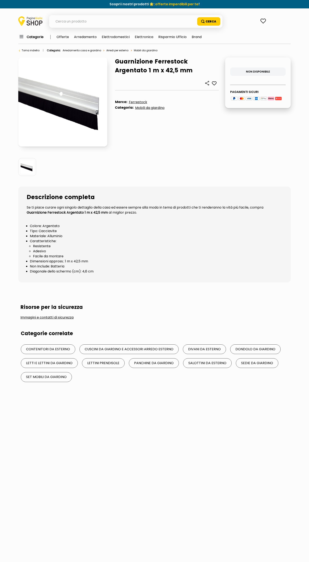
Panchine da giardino (154, 363)
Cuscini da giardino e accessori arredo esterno (129, 349)
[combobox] (135, 21)
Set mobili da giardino (46, 376)
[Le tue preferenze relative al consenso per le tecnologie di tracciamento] (302, 555)
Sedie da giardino (257, 363)
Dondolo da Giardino (255, 349)
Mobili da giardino (145, 50)
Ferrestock (138, 102)
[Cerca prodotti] (208, 21)
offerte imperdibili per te (176, 4)
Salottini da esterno (207, 363)
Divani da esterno (204, 349)
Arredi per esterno (117, 50)
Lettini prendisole (103, 363)
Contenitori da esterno (48, 349)
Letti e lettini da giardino (49, 363)
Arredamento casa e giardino (82, 50)
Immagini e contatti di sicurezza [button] (47, 317)
